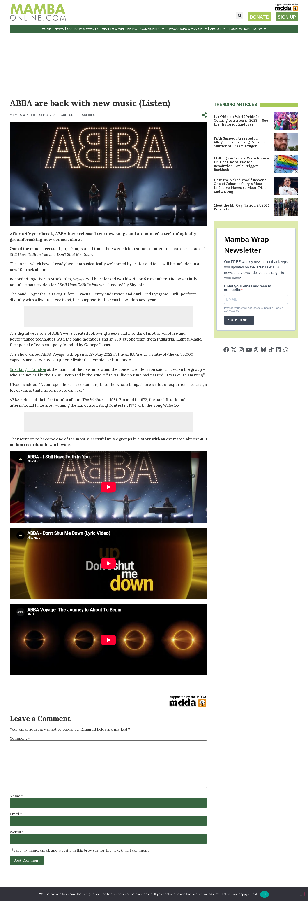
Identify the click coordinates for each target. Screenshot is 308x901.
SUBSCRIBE (239, 320)
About (215, 28)
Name (16, 796)
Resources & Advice (185, 28)
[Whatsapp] (286, 349)
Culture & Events (83, 28)
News (59, 28)
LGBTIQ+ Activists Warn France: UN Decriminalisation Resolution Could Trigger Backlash (242, 164)
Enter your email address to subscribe (247, 288)
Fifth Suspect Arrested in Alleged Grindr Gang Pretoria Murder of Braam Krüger (240, 142)
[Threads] (256, 349)
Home (46, 28)
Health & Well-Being (119, 28)
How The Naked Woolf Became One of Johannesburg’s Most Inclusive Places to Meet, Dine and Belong (240, 186)
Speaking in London (28, 369)
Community (150, 28)
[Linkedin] (278, 349)
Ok (264, 894)
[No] (301, 894)
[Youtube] (248, 349)
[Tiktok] (271, 349)
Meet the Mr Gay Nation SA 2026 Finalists (242, 207)
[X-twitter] (234, 349)
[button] (239, 15)
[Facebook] (226, 349)
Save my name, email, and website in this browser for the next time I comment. (82, 850)
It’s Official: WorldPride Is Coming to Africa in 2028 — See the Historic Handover (241, 120)
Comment (20, 738)
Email (16, 814)
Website (16, 832)
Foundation (239, 28)
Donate (259, 28)
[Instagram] (241, 349)
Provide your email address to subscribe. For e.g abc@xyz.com (253, 309)
